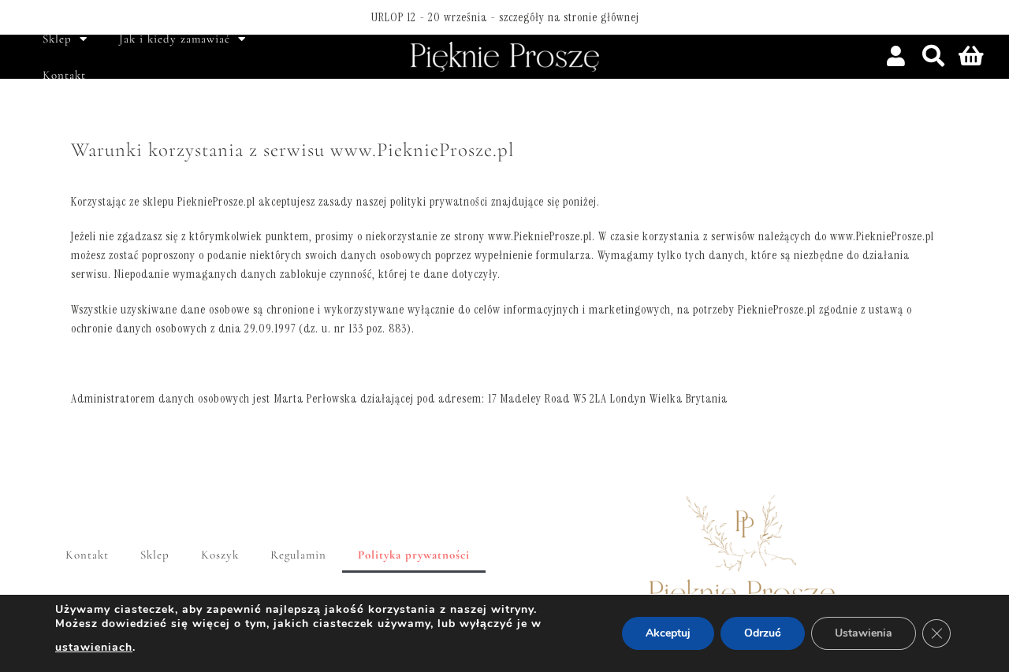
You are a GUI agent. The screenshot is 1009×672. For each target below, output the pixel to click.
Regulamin (298, 555)
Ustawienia (863, 633)
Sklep (57, 39)
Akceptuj (668, 633)
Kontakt (64, 75)
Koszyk (220, 555)
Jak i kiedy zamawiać (174, 39)
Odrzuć (762, 633)
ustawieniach (93, 647)
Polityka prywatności (414, 555)
